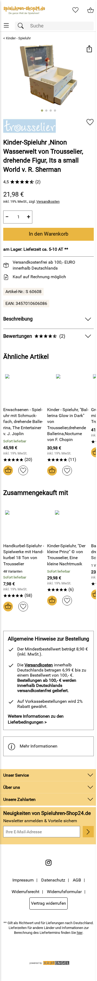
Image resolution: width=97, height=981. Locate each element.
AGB (77, 880)
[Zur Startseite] (24, 10)
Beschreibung (18, 319)
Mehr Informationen (38, 746)
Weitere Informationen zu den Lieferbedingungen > (36, 719)
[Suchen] (22, 26)
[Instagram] (48, 862)
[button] (89, 49)
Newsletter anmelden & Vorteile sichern (40, 820)
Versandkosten (48, 201)
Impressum (23, 880)
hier (79, 933)
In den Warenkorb (48, 234)
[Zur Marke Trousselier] (29, 126)
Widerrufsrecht (25, 891)
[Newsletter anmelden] (88, 831)
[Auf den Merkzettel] (90, 122)
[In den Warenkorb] (8, 470)
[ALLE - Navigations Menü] (6, 25)
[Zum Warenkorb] (90, 10)
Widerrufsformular (64, 891)
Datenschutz (53, 880)
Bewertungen (34, 336)
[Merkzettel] (75, 10)
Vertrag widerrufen (48, 903)
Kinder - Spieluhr (18, 38)
